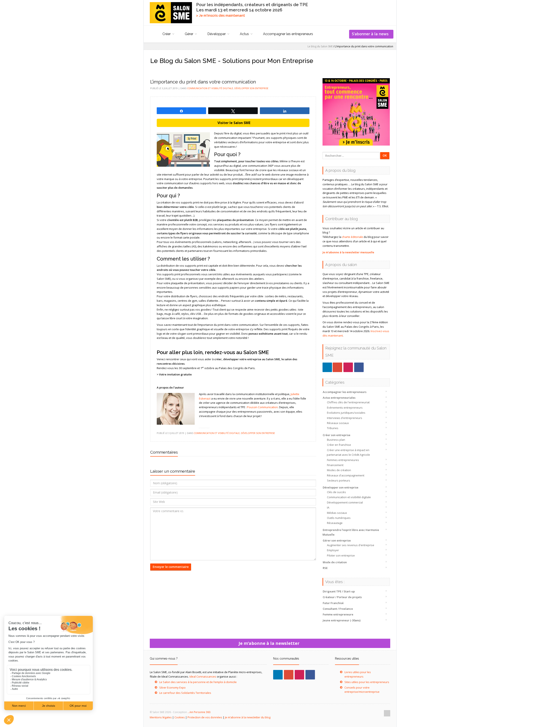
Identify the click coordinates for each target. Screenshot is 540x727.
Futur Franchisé (333, 603)
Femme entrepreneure (338, 614)
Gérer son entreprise (337, 540)
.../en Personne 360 (199, 712)
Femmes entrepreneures (343, 460)
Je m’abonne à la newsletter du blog (247, 717)
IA (328, 507)
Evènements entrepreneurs (345, 407)
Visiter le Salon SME (233, 122)
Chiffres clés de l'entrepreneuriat (348, 402)
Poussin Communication (262, 407)
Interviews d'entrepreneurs (344, 418)
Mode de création (335, 562)
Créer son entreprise (336, 435)
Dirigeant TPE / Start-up (339, 591)
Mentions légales (161, 717)
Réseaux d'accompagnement (345, 475)
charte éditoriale (352, 237)
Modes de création (339, 470)
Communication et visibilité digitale (349, 497)
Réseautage (335, 523)
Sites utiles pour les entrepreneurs (366, 682)
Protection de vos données (205, 717)
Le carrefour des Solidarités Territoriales (185, 693)
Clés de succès (336, 492)
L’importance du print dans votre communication (203, 82)
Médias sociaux (337, 513)
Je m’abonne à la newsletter (270, 643)
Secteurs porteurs (338, 480)
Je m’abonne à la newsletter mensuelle (348, 252)
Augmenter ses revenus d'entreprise (350, 545)
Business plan (336, 440)
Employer (333, 550)
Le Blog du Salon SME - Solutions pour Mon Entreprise (231, 60)
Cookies (179, 717)
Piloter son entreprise (341, 555)
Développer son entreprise (340, 487)
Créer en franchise (339, 445)
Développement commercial (345, 502)
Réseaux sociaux (338, 423)
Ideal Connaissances (202, 676)
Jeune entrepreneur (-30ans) (341, 620)
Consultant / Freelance (338, 609)
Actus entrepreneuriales (339, 398)
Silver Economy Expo (172, 687)
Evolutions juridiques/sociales (346, 413)
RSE (325, 568)
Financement (335, 465)
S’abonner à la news (371, 33)
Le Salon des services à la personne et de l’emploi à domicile (198, 682)
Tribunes (332, 428)
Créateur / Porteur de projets (342, 597)
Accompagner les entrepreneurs (288, 34)
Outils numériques (339, 518)
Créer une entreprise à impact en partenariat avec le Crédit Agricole (348, 452)
